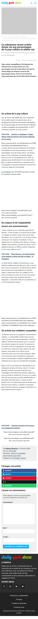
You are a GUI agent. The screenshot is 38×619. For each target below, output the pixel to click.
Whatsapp (8, 485)
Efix (19, 60)
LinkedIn (8, 474)
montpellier (21, 453)
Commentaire (8, 502)
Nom (5, 528)
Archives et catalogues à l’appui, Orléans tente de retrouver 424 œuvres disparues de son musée (18, 136)
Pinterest (8, 478)
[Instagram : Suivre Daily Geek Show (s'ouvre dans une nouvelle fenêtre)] (10, 586)
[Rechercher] (31, 3)
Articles (23, 458)
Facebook (8, 470)
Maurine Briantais (12, 448)
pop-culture (17, 456)
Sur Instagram (6, 172)
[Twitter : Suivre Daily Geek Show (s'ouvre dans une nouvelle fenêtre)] (22, 586)
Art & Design (15, 458)
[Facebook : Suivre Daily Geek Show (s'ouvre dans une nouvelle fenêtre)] (4, 586)
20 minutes (12, 451)
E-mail (6, 537)
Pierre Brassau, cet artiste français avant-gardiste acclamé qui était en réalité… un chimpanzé (18, 256)
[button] (35, 3)
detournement (8, 456)
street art (14, 453)
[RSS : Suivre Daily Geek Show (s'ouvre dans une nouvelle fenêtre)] (16, 586)
